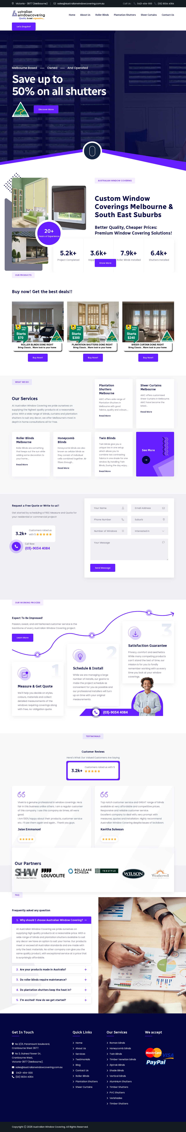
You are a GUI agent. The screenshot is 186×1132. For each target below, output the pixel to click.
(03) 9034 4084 (165, 3)
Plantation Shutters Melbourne (106, 389)
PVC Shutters (117, 1092)
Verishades (116, 1098)
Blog (78, 1064)
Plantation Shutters (125, 15)
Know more (105, 263)
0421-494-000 (144, 3)
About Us (85, 15)
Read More (105, 415)
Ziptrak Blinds (117, 1064)
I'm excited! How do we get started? (41, 1000)
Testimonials (83, 1059)
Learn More (22, 637)
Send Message (102, 567)
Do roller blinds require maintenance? (41, 979)
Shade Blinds (117, 1070)
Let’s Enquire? (24, 26)
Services (80, 1053)
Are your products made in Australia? (41, 969)
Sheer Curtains (149, 15)
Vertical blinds (118, 1076)
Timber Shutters (119, 1087)
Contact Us (168, 15)
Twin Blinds (107, 438)
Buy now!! (38, 357)
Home (72, 15)
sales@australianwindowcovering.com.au (80, 3)
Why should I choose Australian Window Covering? (49, 920)
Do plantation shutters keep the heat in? (43, 989)
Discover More (46, 109)
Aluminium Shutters (121, 1081)
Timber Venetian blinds (123, 1059)
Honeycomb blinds (120, 1048)
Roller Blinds (102, 15)
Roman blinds (117, 1042)
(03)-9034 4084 (115, 712)
